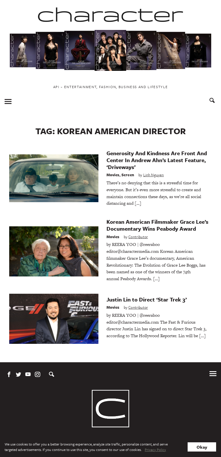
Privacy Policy (155, 449)
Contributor (138, 237)
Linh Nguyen (153, 175)
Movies (112, 175)
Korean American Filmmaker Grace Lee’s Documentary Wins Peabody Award (157, 225)
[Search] (212, 101)
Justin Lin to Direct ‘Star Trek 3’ (146, 299)
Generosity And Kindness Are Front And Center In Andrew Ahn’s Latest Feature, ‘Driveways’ (156, 160)
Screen (127, 175)
